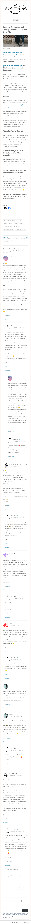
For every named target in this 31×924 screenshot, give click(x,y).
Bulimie (15, 223)
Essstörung (21, 217)
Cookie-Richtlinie (7, 917)
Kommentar (22, 888)
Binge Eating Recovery (9, 220)
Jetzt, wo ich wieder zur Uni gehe (12, 66)
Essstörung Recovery (20, 229)
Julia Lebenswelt (13, 773)
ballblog (11, 623)
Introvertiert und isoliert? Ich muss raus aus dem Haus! (22, 239)
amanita (11, 685)
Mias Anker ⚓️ (14, 325)
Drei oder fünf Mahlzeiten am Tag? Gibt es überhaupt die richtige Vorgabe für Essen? (9, 239)
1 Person (8, 315)
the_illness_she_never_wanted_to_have (18, 464)
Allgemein (15, 217)
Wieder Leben (12, 257)
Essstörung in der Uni (9, 229)
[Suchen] (25, 911)
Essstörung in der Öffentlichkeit (11, 226)
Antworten (5, 319)
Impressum (18, 901)
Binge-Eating (18, 220)
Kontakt (24, 901)
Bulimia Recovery (8, 223)
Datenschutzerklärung (10, 901)
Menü (16, 20)
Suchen (5, 908)
